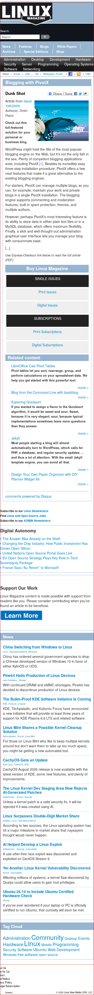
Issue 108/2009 (18, 103)
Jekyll (15, 438)
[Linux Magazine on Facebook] (70, 73)
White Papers (67, 46)
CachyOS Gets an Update (25, 760)
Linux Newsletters (36, 511)
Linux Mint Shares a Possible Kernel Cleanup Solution (42, 729)
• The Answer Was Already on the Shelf (30, 538)
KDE (5, 703)
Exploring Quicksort (26, 402)
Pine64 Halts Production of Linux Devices (39, 675)
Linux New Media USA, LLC (78, 992)
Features (25, 46)
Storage (22, 680)
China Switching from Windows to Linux (37, 647)
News (6, 46)
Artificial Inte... (9, 796)
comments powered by (28, 496)
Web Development (64, 949)
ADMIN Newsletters (37, 520)
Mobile (46, 944)
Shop (60, 51)
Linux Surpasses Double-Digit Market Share (41, 816)
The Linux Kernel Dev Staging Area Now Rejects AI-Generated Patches (45, 790)
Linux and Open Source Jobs (26, 516)
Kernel (21, 736)
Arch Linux (8, 764)
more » (83, 387)
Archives (8, 51)
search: (4, 31)
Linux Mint (30, 736)
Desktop (6, 820)
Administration (9, 736)
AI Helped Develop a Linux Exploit (32, 844)
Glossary (9, 992)
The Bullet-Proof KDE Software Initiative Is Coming (47, 699)
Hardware (13, 944)
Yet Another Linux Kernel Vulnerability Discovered (46, 868)
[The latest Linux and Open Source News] (78, 73)
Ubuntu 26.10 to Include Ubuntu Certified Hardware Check (38, 893)
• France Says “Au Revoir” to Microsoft (29, 567)
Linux (5, 651)
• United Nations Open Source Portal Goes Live (36, 553)
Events (84, 938)
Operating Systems (79, 64)
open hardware (10, 680)
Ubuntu (6, 900)
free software (28, 954)
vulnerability (31, 849)
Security (28, 796)
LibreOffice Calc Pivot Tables (33, 365)
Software (10, 69)
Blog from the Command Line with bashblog (44, 392)
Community (47, 937)
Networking (31, 69)
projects (21, 703)
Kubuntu (13, 703)
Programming (48, 64)
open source (48, 954)
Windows (32, 651)
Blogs (44, 46)
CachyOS (18, 764)
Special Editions (36, 51)
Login (88, 73)
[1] (41, 163)
